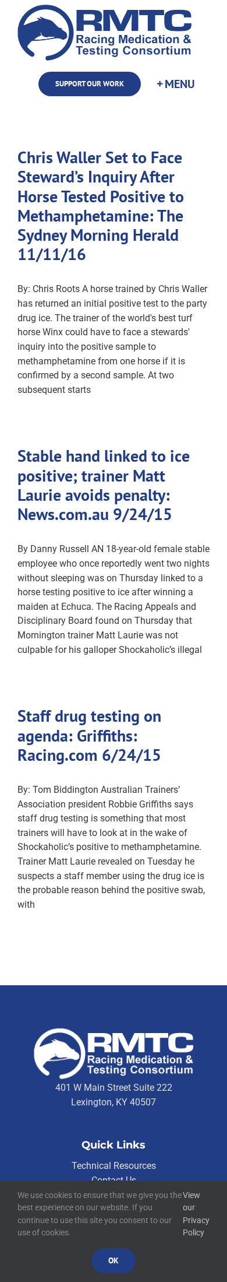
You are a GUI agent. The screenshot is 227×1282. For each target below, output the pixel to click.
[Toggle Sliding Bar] (175, 84)
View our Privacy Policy (196, 1214)
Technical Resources (114, 1165)
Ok (113, 1260)
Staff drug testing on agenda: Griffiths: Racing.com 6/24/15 (89, 735)
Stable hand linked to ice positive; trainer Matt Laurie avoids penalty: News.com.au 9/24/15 (103, 485)
